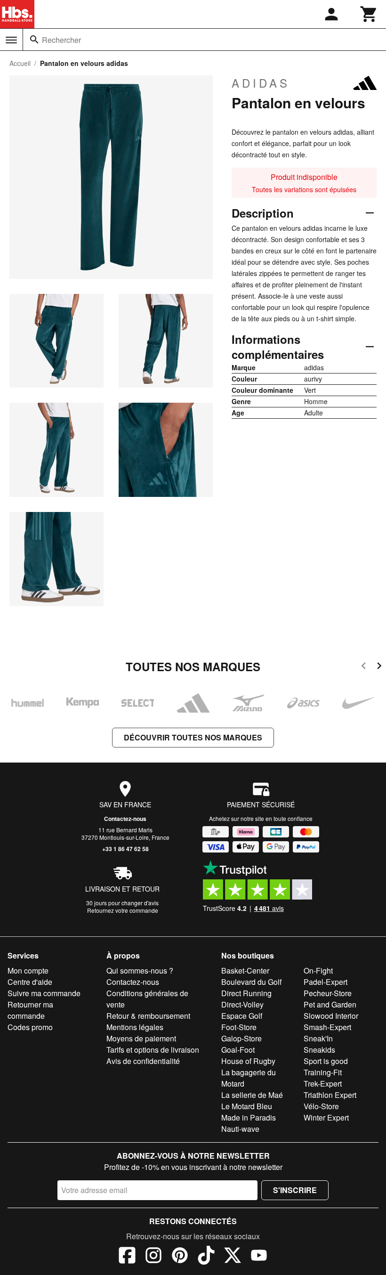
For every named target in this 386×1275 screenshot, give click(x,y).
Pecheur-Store (328, 993)
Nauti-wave (240, 1128)
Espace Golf (241, 1015)
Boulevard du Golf (251, 981)
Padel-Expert (325, 981)
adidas (261, 82)
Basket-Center (245, 970)
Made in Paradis (248, 1117)
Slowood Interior (331, 1015)
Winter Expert (326, 1117)
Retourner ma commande (30, 1010)
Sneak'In (318, 1038)
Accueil (20, 63)
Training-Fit (323, 1072)
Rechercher (61, 39)
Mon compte (28, 970)
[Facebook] (127, 1256)
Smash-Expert (327, 1027)
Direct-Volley (242, 1004)
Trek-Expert (323, 1083)
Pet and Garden (330, 1004)
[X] (232, 1256)
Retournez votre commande (122, 910)
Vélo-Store (321, 1106)
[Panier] (369, 14)
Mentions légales (134, 1027)
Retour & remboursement (148, 1015)
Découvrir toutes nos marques (193, 737)
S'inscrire (295, 1190)
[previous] (363, 667)
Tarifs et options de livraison (152, 1049)
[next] (379, 667)
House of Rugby (248, 1061)
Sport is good (326, 1061)
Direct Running (246, 993)
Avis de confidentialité (143, 1061)
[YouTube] (258, 1256)
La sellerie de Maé (252, 1094)
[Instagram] (153, 1256)
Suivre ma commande (44, 993)
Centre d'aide (30, 981)
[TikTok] (206, 1256)
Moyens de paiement (141, 1038)
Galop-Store (241, 1038)
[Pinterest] (179, 1256)
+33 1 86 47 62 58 (125, 849)
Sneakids (319, 1049)
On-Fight (318, 970)
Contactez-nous (125, 818)
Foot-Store (239, 1027)
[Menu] (11, 40)
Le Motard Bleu (246, 1106)
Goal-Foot (238, 1049)
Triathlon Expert (330, 1094)
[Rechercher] (34, 39)
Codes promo (30, 1027)
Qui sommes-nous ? (139, 970)
